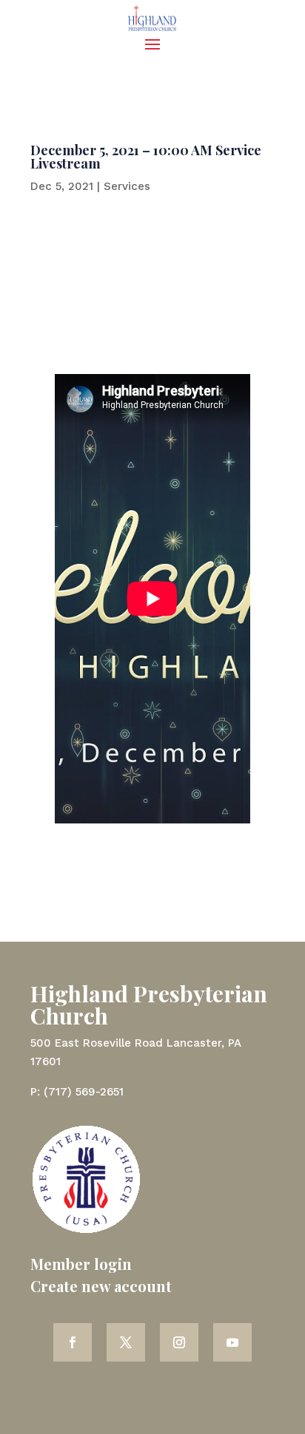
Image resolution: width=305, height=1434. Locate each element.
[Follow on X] (126, 1342)
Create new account (101, 1286)
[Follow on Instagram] (179, 1342)
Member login (81, 1264)
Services (127, 186)
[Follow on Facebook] (72, 1342)
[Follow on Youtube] (232, 1342)
